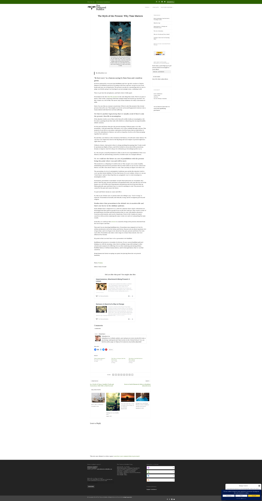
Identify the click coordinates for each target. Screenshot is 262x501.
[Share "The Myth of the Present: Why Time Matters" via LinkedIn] (126, 374)
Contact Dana (157, 95)
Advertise (156, 97)
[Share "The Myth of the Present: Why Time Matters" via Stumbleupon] (129, 374)
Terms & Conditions (92, 468)
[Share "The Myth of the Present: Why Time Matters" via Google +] (118, 374)
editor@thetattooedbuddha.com (104, 469)
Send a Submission (158, 93)
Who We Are (91, 2)
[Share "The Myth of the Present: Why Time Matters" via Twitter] (116, 374)
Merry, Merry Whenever (97, 404)
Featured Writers (166, 7)
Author (96, 334)
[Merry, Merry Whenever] (98, 397)
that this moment (113, 96)
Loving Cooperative (127, 497)
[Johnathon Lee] (98, 341)
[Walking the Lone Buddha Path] (113, 402)
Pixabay (100, 263)
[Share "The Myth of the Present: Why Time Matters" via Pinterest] (124, 374)
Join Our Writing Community (160, 98)
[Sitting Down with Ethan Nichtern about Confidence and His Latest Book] (142, 397)
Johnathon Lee (106, 336)
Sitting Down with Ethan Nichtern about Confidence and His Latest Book (142, 405)
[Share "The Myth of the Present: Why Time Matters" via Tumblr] (121, 374)
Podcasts (156, 7)
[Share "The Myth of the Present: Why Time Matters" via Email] (132, 374)
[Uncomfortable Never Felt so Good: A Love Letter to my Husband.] (127, 397)
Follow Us (156, 83)
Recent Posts (102, 334)
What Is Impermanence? (99, 358)
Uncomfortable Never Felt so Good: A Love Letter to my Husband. (127, 405)
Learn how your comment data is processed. (126, 456)
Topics (147, 7)
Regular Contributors (152, 489)
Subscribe (156, 76)
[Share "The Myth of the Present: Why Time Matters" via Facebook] (113, 374)
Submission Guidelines (103, 2)
